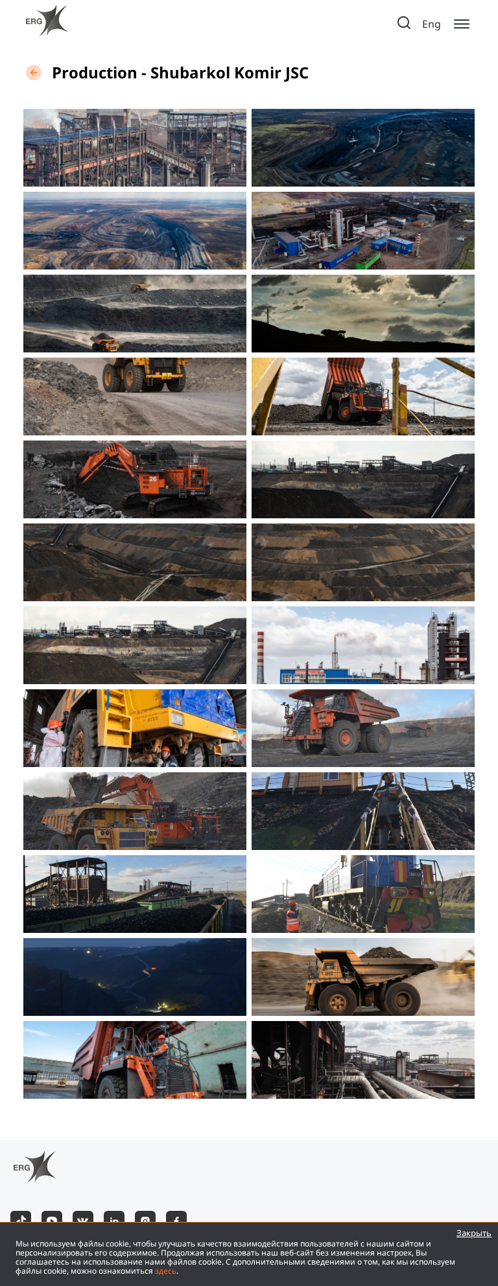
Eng (431, 24)
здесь (165, 1270)
